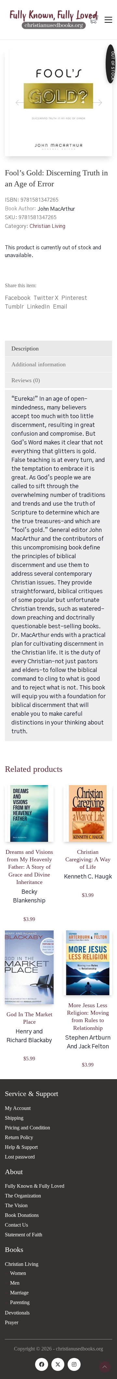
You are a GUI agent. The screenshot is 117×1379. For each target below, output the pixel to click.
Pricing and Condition (27, 1127)
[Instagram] (74, 1364)
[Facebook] (41, 1364)
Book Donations (22, 1215)
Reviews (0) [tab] (25, 380)
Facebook (17, 298)
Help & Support (21, 1147)
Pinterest (74, 298)
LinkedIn (38, 307)
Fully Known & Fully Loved (34, 1186)
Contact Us (16, 1225)
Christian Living (47, 226)
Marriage (19, 1292)
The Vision (16, 1205)
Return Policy (19, 1137)
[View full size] (15, 59)
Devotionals (17, 1312)
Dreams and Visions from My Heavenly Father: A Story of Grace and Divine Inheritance (29, 867)
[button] (108, 19)
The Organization (23, 1195)
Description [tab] (25, 348)
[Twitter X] (57, 1364)
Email (60, 307)
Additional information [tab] (38, 364)
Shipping (14, 1118)
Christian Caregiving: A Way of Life (87, 859)
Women (18, 1273)
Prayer (11, 1322)
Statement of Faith (23, 1234)
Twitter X (45, 298)
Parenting (20, 1302)
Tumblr (14, 307)
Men (15, 1283)
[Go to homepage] (53, 19)
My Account (18, 1108)
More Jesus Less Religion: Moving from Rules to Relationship (88, 1016)
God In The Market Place (29, 1018)
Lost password (20, 1157)
